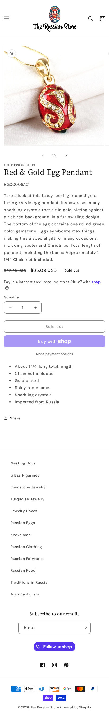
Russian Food (23, 570)
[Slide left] (43, 155)
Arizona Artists (25, 594)
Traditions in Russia (29, 582)
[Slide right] (66, 155)
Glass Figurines (25, 475)
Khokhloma (21, 534)
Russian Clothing (26, 546)
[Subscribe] (84, 628)
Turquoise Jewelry (27, 499)
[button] (6, 19)
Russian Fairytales (28, 558)
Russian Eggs (23, 522)
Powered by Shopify (75, 707)
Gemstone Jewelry (28, 487)
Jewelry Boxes (24, 510)
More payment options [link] (54, 354)
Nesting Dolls (23, 463)
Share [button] (15, 418)
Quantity (11, 297)
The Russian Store (45, 707)
